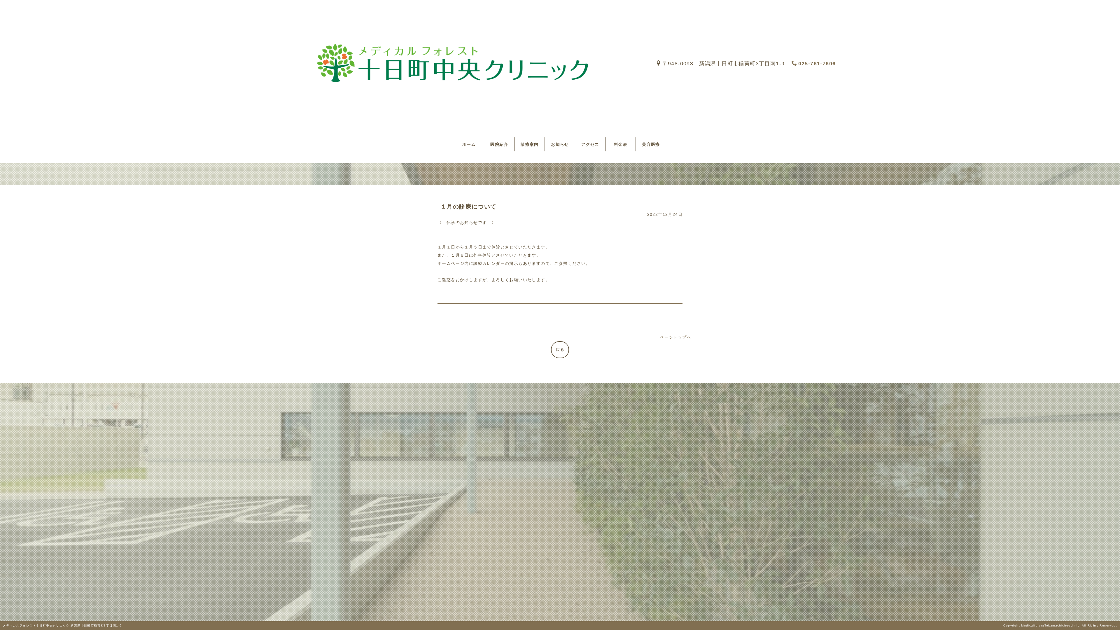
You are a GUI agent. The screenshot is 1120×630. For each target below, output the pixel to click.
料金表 (623, 144)
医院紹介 (499, 144)
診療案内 (530, 144)
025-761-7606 (817, 63)
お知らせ (560, 144)
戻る (560, 349)
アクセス (590, 144)
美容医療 (651, 144)
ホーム (471, 144)
